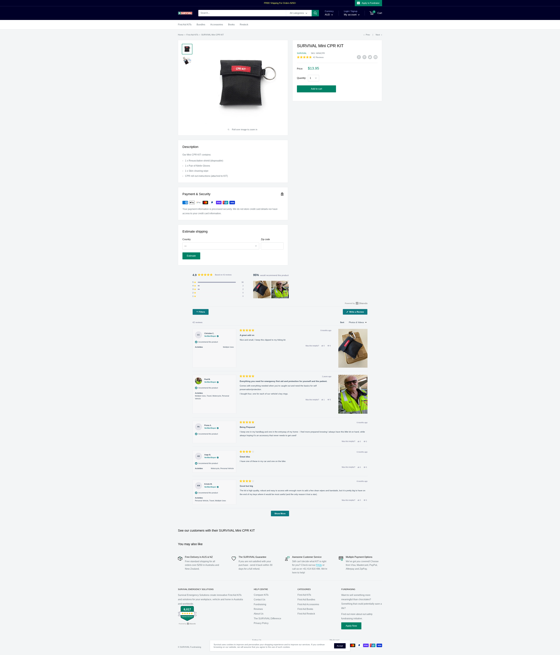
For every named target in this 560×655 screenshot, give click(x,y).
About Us (258, 613)
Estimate (191, 256)
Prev (368, 35)
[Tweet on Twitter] (370, 57)
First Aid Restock (306, 613)
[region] (271, 289)
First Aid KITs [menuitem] (184, 24)
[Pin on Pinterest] (364, 57)
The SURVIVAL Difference (267, 618)
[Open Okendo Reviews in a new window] (356, 303)
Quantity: (301, 78)
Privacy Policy (261, 623)
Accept (340, 646)
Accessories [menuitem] (216, 24)
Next (378, 35)
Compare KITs (261, 595)
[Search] (315, 13)
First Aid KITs (192, 35)
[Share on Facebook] (359, 57)
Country (186, 239)
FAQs (319, 565)
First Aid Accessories (308, 604)
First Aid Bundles (306, 599)
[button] (310, 57)
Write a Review (358, 313)
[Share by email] (375, 57)
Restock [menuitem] (244, 24)
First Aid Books (305, 609)
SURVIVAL (302, 53)
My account (350, 14)
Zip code (265, 239)
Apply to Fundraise (370, 3)
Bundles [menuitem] (201, 24)
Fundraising (260, 604)
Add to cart (316, 89)
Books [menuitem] (231, 24)
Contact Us (259, 599)
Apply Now (351, 626)
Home (180, 35)
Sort (342, 322)
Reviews (258, 609)
